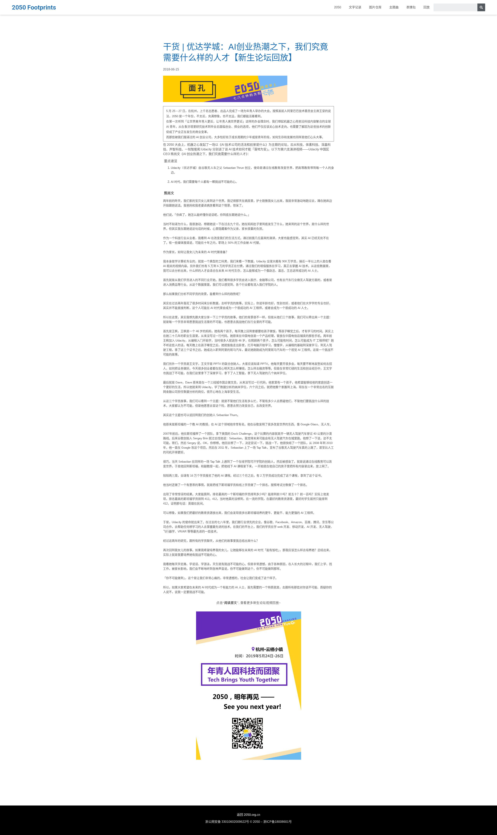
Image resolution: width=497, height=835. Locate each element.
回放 (426, 7)
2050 (337, 7)
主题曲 (394, 7)
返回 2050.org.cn (248, 814)
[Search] (481, 7)
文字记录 (355, 7)
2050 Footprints (34, 7)
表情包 (411, 7)
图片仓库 (375, 7)
